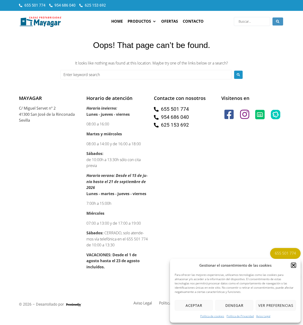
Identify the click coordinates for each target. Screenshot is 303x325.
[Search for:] (146, 74)
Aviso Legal (263, 316)
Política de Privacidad (240, 316)
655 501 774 (285, 253)
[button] (293, 265)
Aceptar (194, 305)
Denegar (234, 305)
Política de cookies (212, 316)
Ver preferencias (275, 305)
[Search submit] (277, 21)
